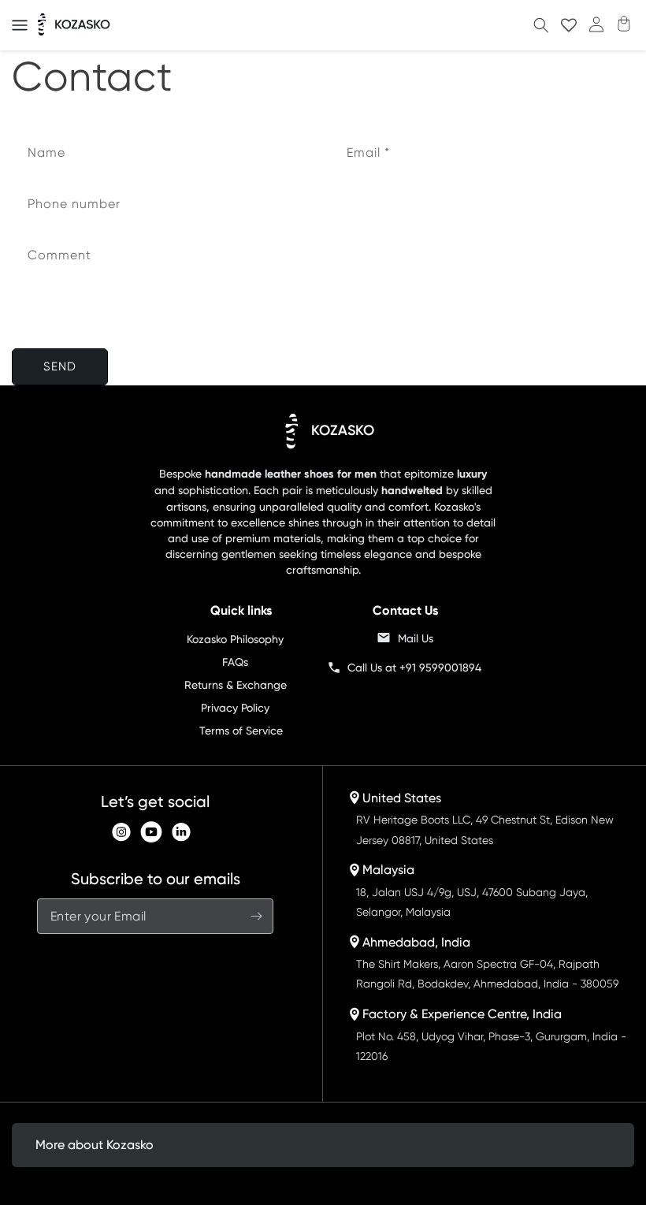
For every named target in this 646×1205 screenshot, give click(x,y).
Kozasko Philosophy (235, 639)
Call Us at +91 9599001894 (414, 667)
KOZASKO (342, 430)
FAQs (235, 662)
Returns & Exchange (235, 685)
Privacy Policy (235, 707)
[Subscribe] (256, 916)
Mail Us (415, 638)
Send (59, 366)
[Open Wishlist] (568, 25)
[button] (19, 25)
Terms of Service (241, 730)
